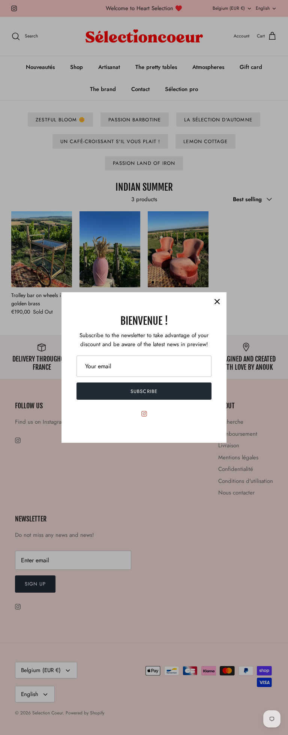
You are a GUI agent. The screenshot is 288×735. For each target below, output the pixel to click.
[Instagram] (144, 414)
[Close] (217, 301)
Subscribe (143, 391)
